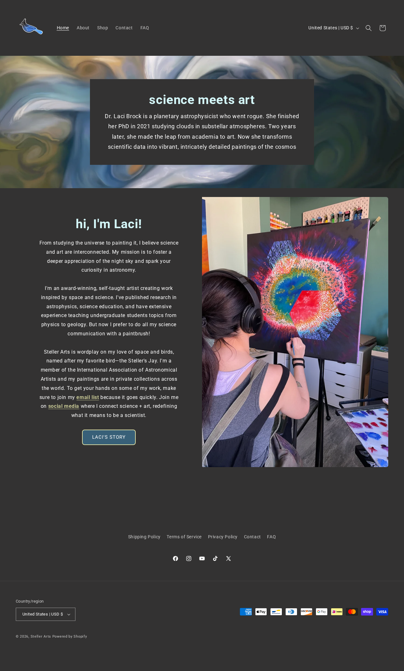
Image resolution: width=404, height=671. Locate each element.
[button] (369, 28)
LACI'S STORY (109, 437)
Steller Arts (41, 636)
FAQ (271, 536)
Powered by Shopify (69, 636)
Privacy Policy (223, 536)
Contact (252, 536)
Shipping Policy (144, 536)
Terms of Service (184, 536)
